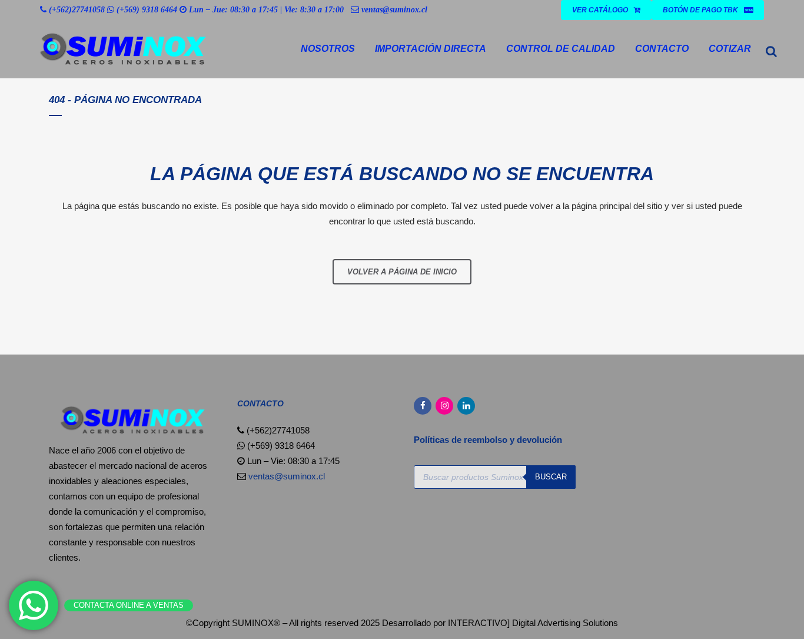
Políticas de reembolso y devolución (489, 440)
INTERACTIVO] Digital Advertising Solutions (533, 623)
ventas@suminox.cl (394, 9)
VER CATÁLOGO (600, 10)
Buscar (551, 476)
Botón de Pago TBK (700, 10)
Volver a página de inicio (402, 271)
